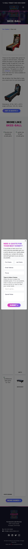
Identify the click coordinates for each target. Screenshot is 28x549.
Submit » (14, 305)
